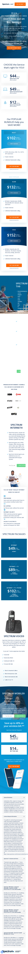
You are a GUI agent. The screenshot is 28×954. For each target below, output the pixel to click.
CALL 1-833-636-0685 (14, 766)
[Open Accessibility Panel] (2, 952)
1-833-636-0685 (19, 4)
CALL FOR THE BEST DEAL (14, 48)
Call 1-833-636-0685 (14, 166)
